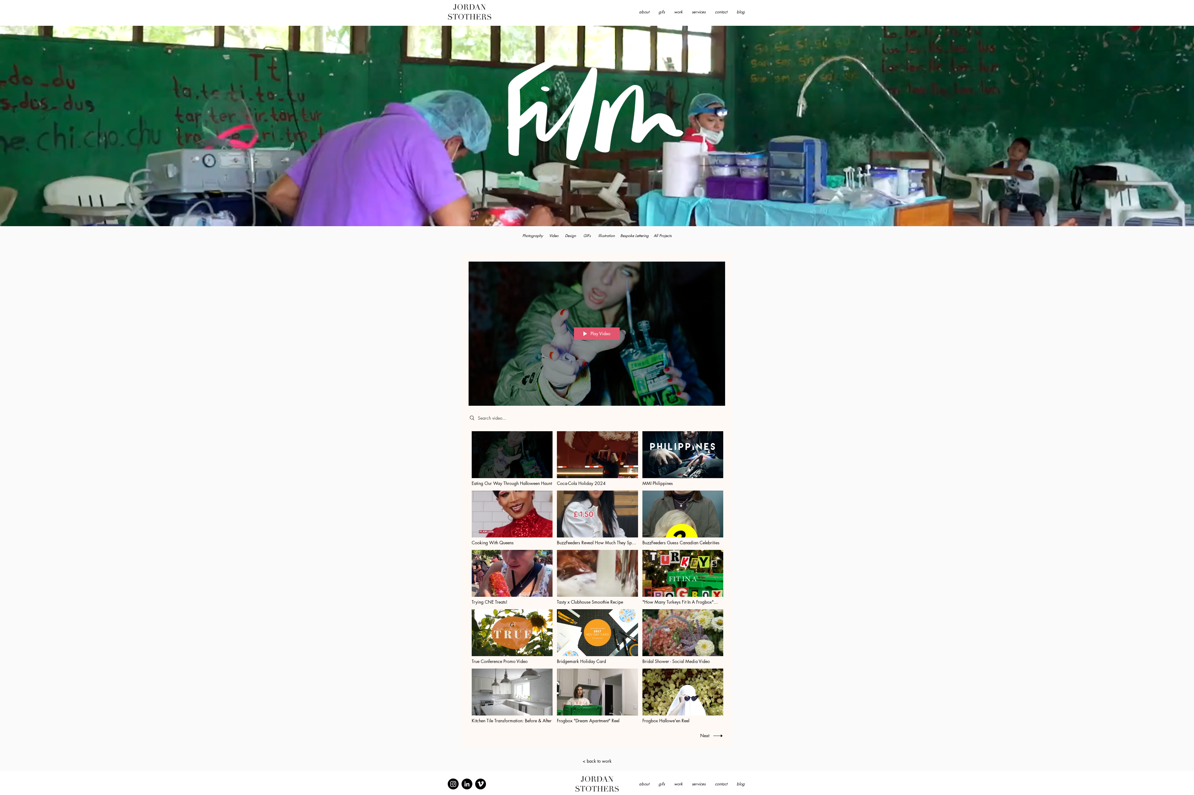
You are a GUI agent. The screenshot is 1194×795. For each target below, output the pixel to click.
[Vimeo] (480, 784)
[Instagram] (453, 784)
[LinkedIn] (466, 784)
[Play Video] (512, 459)
